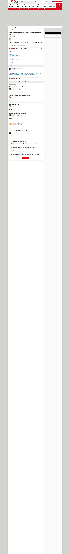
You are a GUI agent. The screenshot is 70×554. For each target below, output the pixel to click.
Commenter (12, 78)
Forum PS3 (18, 59)
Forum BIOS (22, 56)
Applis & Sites (24, 6)
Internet (20, 8)
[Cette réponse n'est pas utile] (19, 79)
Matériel (27, 8)
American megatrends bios (13, 56)
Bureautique (10, 8)
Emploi (46, 8)
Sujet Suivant (40, 29)
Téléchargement (52, 6)
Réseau (31, 8)
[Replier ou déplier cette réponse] (43, 65)
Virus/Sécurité (39, 8)
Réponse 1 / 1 (11, 65)
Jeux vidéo (23, 8)
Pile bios (10, 54)
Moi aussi (19, 48)
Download (13, 36)
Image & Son (31, 6)
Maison (38, 6)
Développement (15, 8)
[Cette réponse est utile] (16, 79)
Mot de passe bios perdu (13, 55)
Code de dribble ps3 (12, 59)
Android (10, 36)
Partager (25, 48)
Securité (45, 6)
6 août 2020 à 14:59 (15, 69)
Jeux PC (25, 27)
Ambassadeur (17, 68)
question (57, 1)
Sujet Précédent (12, 29)
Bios (16, 36)
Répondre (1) (12, 48)
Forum (59, 6)
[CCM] (14, 1)
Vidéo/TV (34, 8)
